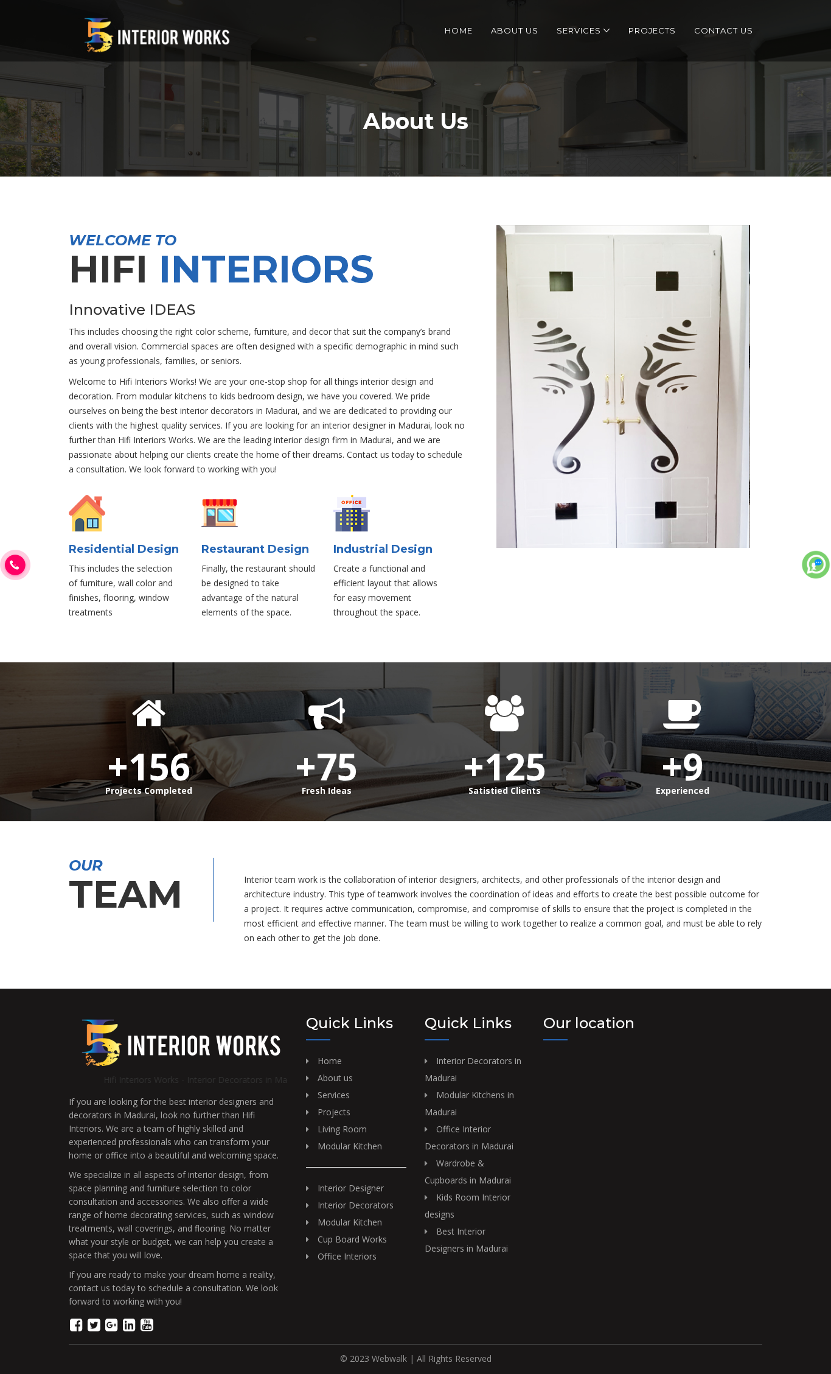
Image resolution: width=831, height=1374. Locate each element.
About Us (514, 30)
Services (579, 30)
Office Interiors (347, 1256)
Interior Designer (351, 1188)
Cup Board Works (352, 1239)
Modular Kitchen (350, 1146)
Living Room (342, 1129)
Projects (652, 30)
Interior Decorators (356, 1205)
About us (335, 1078)
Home (459, 30)
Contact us (723, 30)
